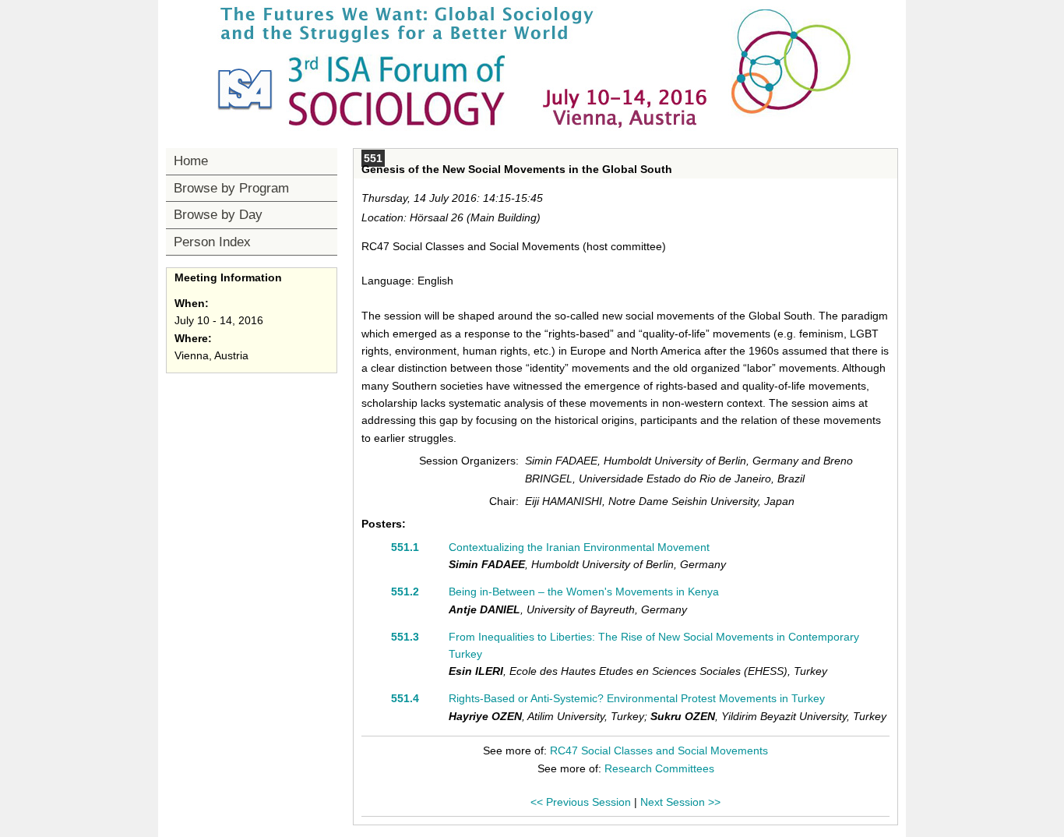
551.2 (405, 591)
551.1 (405, 547)
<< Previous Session (580, 802)
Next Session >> (680, 802)
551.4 (405, 698)
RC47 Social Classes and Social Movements (659, 750)
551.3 (405, 636)
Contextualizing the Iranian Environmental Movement (579, 547)
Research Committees (659, 768)
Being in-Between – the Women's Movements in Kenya (584, 591)
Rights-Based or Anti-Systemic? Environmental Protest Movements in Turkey (637, 698)
